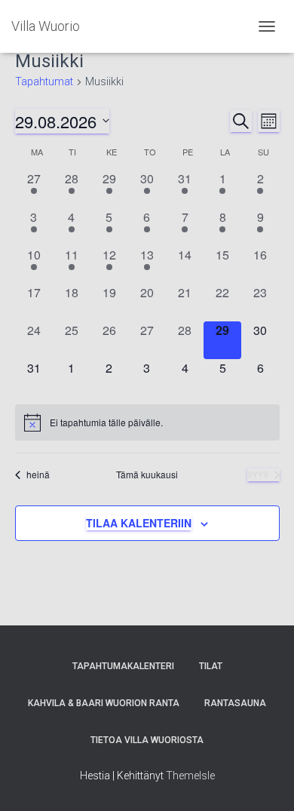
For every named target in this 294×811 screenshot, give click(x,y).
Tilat (210, 666)
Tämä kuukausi (147, 474)
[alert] (147, 422)
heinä (38, 474)
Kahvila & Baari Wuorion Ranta (103, 703)
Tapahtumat (44, 81)
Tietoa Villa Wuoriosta (147, 740)
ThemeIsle (190, 776)
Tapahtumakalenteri (123, 666)
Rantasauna (235, 703)
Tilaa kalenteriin (138, 522)
